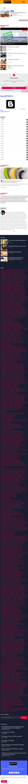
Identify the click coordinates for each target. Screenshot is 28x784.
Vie (22, 561)
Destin (8, 375)
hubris (19, 617)
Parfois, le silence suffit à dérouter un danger (12, 749)
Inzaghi (7, 295)
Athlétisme (11, 333)
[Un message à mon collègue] (3, 48)
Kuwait (9, 272)
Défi (22, 380)
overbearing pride (17, 664)
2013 (14, 145)
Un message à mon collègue (13, 47)
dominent (20, 599)
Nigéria (23, 478)
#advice (11, 319)
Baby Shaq (3, 337)
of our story (3, 659)
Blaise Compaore (4, 348)
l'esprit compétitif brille (6, 623)
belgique (17, 579)
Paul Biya (3, 304)
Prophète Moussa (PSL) (6, 496)
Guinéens (3, 406)
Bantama (20, 339)
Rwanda (23, 274)
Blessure (11, 348)
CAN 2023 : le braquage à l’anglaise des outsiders (11, 355)
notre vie (18, 657)
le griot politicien (10, 635)
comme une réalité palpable (19, 588)
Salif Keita (3, 516)
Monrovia (3, 471)
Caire (19, 357)
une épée (18, 699)
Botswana (14, 351)
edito (15, 313)
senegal (3, 684)
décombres (3, 603)
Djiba (24, 290)
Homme (19, 406)
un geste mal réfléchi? (21, 695)
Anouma (10, 330)
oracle (20, 315)
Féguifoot (16, 279)
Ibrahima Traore (4, 415)
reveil (2, 679)
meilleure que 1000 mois (12, 650)
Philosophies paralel (5, 489)
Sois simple (22, 529)
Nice (11, 478)
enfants (22, 603)
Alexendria (3, 286)
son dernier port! (13, 684)
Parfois (16, 483)
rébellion (13, 679)
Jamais (8, 422)
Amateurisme (9, 328)
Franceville (18, 292)
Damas (22, 368)
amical (2, 574)
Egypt (2, 292)
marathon (11, 648)
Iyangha (24, 420)
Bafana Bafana (11, 286)
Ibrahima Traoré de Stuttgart (7, 418)
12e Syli (17, 321)
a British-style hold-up (13, 570)
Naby (24, 474)
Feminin (17, 391)
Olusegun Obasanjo (11, 301)
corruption (9, 281)
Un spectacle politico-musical (7, 559)
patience (12, 666)
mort (22, 653)
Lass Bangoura (21, 295)
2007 (14, 159)
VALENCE (20, 306)
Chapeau (20, 359)
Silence (9, 529)
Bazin (10, 344)
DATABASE (3, 368)
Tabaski (15, 543)
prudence (22, 673)
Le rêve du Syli (17, 442)
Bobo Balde (15, 288)
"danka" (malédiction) (5, 317)
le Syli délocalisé (4, 630)
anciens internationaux (16, 574)
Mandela (6, 299)
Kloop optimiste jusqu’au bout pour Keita (9, 431)
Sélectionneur (4, 543)
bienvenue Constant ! (5, 581)
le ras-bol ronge (11, 637)
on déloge (10, 659)
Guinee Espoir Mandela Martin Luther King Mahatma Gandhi (13, 402)
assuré (19, 576)
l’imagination (22, 644)
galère (2, 617)
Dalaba (17, 368)
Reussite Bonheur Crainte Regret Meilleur (9, 507)
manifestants (4, 648)
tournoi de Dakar (19, 691)
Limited (16, 447)
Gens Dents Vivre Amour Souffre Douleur (9, 398)
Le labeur (10, 442)
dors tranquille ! (4, 601)
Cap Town (3, 359)
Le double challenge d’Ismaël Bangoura (16, 440)
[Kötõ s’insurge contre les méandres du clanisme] (3, 67)
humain (24, 617)
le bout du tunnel (18, 632)
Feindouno (3, 272)
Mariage (3, 456)
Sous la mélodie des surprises (7, 534)
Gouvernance (4, 400)
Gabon (23, 292)
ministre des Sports (13, 315)
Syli (14, 270)
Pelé (6, 485)
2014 (14, 143)
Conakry (18, 270)
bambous (3, 579)
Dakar (13, 368)
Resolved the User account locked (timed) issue (10, 505)
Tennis (21, 545)
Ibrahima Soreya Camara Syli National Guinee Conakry (12, 413)
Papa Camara (10, 483)
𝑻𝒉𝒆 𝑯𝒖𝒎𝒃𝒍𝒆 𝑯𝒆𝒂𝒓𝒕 (13, 711)
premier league (15, 673)
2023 (14, 126)
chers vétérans (10, 585)
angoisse (10, 576)
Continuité (11, 366)
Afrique (17, 277)
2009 (14, 154)
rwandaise (8, 679)
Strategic (9, 538)
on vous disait (16, 659)
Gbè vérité (23, 395)
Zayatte (22, 568)
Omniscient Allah (11, 480)
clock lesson (23, 585)
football (23, 313)
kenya (16, 621)
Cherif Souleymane (5, 364)
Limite (12, 447)
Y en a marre (10, 565)
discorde (14, 599)
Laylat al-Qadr (4, 297)
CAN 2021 (10, 353)
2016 (14, 140)
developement (9, 313)
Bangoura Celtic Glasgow (6, 339)
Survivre (24, 538)
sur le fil (3, 688)
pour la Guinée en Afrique (10, 670)
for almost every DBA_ (5, 614)
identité (3, 619)
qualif (24, 315)
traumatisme (4, 693)
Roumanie (10, 509)
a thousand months (5, 572)
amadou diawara (19, 572)
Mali (2, 299)
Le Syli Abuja (4, 440)
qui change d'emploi (5, 677)
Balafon (9, 337)
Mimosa (3, 465)
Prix (6, 494)
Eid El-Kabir (22, 382)
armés (15, 576)
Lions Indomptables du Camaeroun (8, 449)
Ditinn (12, 377)
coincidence (3, 588)
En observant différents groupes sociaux (9, 386)
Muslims (23, 471)
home (11, 617)
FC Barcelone (22, 389)
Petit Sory (17, 485)
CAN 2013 (21, 272)
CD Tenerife (3, 357)
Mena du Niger (13, 462)
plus (25, 668)
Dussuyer (18, 380)
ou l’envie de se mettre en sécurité (13, 661)
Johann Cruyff (4, 429)
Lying (24, 449)
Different (7, 377)
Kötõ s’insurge (13, 295)
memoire (20, 650)
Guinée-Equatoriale (18, 404)
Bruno (20, 288)
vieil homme (3, 702)
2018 (14, 138)
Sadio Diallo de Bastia (12, 514)
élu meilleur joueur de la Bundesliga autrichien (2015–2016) (13, 708)
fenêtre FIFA (14, 610)
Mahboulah (14, 451)
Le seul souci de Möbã (12, 444)
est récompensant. (18, 606)
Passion (22, 301)
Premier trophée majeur (17, 491)
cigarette (17, 310)
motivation (3, 655)
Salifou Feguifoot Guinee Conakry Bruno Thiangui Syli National (12, 519)
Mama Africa (23, 453)
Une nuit (17, 559)
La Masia (3, 436)
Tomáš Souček (10, 554)
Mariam (8, 456)
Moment (24, 465)
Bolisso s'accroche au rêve (20, 348)
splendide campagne (5, 686)
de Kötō (15, 597)
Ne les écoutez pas (11, 476)
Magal (9, 451)
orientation (23, 659)
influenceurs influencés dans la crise (13, 619)
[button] (23, 2)
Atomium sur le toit (19, 333)
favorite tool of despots (6, 610)
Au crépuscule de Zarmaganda (7, 335)
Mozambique (16, 471)
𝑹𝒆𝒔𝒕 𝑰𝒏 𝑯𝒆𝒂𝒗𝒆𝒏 (4, 711)
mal (11, 646)
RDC (19, 500)
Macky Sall (23, 297)
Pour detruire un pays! (5, 491)
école (8, 706)
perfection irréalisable (5, 668)
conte (2, 592)
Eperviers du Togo (4, 389)
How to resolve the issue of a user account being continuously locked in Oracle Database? (11, 409)
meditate (3, 650)
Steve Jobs (3, 538)
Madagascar (3, 451)
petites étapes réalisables (17, 668)
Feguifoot (12, 292)
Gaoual (17, 395)
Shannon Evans (4, 527)
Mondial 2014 (13, 299)
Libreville (3, 447)
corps (2, 594)
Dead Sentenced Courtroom (19, 371)
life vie (22, 641)
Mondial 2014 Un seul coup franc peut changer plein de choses (12, 469)
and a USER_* (4, 576)
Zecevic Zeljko (4, 570)
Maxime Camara (4, 462)
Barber (22, 286)
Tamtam (20, 543)
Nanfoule (3, 476)
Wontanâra (3, 565)
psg (2, 675)
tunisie (2, 695)
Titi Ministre (23, 552)
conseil (22, 590)
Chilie (18, 364)
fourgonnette (15, 614)
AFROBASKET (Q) (9, 283)
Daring (10, 371)
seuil (7, 684)
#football (3, 277)
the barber (3, 691)
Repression (22, 503)
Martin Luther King (12, 458)
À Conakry (12, 704)
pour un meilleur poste (6, 673)
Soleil (7, 532)
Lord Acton (19, 449)
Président (15, 496)
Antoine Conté (17, 330)
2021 (14, 131)
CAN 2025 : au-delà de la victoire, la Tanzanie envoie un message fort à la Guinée (13, 753)
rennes (24, 677)
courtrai (3, 313)
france (20, 614)
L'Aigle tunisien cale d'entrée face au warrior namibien (12, 433)
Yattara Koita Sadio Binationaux (7, 568)
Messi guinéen (20, 462)
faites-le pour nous (13, 608)
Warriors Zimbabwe (20, 563)
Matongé (17, 460)
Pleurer (24, 489)
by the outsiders (18, 581)
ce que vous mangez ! (17, 583)
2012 (14, 147)
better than (23, 579)
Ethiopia (16, 389)
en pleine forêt (16, 603)
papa (2, 666)
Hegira (15, 406)
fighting (15, 612)
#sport (2, 283)
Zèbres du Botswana (14, 308)
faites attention (4, 608)
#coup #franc (16, 281)
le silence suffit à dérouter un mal (8, 639)
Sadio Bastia (3, 514)
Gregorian (11, 400)
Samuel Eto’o (4, 523)
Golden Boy (22, 398)
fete (20, 610)
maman (20, 646)
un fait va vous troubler (10, 695)
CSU (15, 357)
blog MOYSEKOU (6, 96)
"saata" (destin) (4, 319)
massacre (16, 648)
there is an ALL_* (10, 691)
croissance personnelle (15, 594)
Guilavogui (16, 400)
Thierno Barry (4, 550)
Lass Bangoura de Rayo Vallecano (8, 438)
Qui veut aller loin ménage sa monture (9, 500)
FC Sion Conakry (4, 391)
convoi (22, 592)
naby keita (14, 655)
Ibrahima (3, 411)
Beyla (20, 346)
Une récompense (4, 561)
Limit (8, 447)
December (3, 373)
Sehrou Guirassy (4, 525)
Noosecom (3, 480)
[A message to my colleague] (3, 61)
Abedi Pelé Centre (5, 326)
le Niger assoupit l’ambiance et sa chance (9, 628)
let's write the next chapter (13, 641)
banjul (8, 579)
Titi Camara (14, 272)
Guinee (2, 270)
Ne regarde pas (19, 476)
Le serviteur (3, 444)
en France (10, 603)
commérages (4, 590)
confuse (17, 590)
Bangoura (17, 286)
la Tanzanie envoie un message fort (8, 626)
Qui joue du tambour (5, 498)
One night (18, 480)
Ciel (21, 364)
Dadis (9, 368)
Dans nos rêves (4, 371)
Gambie (12, 395)
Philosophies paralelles (16, 489)
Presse (2, 494)
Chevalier (13, 364)
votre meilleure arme (12, 702)
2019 (14, 136)
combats (10, 588)
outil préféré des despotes (6, 664)
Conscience (9, 279)
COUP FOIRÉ (10, 357)
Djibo (21, 377)
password (7, 666)
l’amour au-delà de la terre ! (12, 644)
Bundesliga (3, 353)
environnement (4, 606)
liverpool (3, 644)
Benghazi (9, 288)
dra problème (21, 601)
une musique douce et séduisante (8, 699)
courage (7, 594)
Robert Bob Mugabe (16, 304)
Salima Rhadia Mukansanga (7, 521)
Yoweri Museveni (4, 308)
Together (3, 554)
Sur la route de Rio (16, 538)
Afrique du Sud (18, 283)
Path (2, 485)
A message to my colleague (13, 59)
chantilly (3, 585)
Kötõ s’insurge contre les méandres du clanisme (15, 66)
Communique (4, 366)
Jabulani (3, 422)
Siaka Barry (3, 529)
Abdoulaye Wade (10, 277)
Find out (16, 393)
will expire (20, 702)
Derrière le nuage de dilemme (18, 373)
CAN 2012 (24, 270)
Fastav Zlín (12, 391)
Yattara (15, 565)
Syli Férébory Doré (5, 541)
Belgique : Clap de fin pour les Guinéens (9, 346)
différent (9, 599)
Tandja (2, 545)
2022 (14, 129)
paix (23, 664)
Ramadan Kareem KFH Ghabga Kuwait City (9, 503)
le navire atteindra (20, 635)
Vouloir (13, 563)
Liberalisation (21, 444)
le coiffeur (3, 635)
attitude (3, 310)
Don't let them (11, 380)
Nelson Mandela (4, 478)
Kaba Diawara (22, 279)
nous (23, 657)
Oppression (3, 483)
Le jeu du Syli (4, 442)
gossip (7, 617)
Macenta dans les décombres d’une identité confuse (18, 13)
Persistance (11, 485)
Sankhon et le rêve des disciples (19, 523)
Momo (2, 467)
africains (13, 572)
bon (12, 581)
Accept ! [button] (4, 781)
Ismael (19, 420)
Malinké (17, 453)
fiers (11, 612)
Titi (18, 552)
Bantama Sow (4, 342)
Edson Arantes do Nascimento (12, 382)
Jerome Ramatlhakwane (6, 427)
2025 (14, 122)
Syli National (8, 270)
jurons (12, 621)
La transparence (17, 436)
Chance (8, 359)
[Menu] (2, 2)
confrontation (11, 590)
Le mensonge (11, 297)
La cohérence (9, 436)
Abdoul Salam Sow (18, 324)
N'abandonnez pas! (17, 474)
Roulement (3, 509)
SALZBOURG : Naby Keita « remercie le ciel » (10, 512)
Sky (13, 529)
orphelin (3, 661)
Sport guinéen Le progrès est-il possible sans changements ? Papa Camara (13, 537)
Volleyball (8, 563)
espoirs (10, 606)
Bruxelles (3, 290)
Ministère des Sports (10, 465)
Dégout (2, 382)
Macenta (18, 297)
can (10, 583)
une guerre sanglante (12, 697)
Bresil (19, 351)
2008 (14, 157)
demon (24, 597)
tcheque (20, 688)
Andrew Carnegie (22, 328)
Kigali (10, 429)
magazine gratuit (4, 646)
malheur (15, 646)
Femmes (3, 393)
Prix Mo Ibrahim (12, 494)
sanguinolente (4, 682)
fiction (19, 313)
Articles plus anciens (23, 20)
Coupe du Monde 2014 (19, 366)
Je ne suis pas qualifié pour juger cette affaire (10, 424)
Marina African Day (15, 456)
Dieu (2, 377)
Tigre (11, 552)
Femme (22, 391)
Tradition (3, 556)
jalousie (3, 621)
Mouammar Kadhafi (22, 299)
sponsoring (13, 686)
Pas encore (22, 483)
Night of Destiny (17, 478)
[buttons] (10, 772)
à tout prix (3, 706)
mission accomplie (10, 653)
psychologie (7, 675)
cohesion (23, 310)
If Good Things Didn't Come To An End (17, 246)
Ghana (2, 295)
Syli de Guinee (22, 541)
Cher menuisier (14, 362)
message (3, 653)
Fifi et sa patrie (10, 393)
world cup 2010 (4, 704)
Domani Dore (4, 380)
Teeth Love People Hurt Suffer (12, 545)
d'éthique (23, 594)
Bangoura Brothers (16, 337)
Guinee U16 (3, 404)
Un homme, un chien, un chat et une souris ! (16, 53)
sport (19, 686)
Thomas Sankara (4, 552)
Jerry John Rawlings (17, 427)
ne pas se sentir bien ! (5, 657)
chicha (12, 310)
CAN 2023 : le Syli (17, 353)
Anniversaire (4, 330)
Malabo (12, 453)
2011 (14, 150)
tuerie (21, 693)
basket (8, 310)
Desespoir (3, 375)
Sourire (11, 532)
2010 (14, 152)
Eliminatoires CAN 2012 (6, 384)
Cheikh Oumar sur (5, 362)
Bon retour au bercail (5, 351)
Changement (14, 359)
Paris (18, 301)
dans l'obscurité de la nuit (6, 597)
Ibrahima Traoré (13, 415)
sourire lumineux (22, 684)
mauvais (21, 648)
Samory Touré (21, 521)
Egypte (7, 292)
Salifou (8, 516)
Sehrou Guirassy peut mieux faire (16, 525)
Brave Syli (3, 279)
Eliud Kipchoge (16, 384)
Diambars (21, 375)
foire (19, 612)
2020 (14, 133)
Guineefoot (10, 404)
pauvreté (18, 666)
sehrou (23, 682)
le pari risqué (4, 637)
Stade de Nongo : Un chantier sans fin (9, 306)
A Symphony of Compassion (14, 252)
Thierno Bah (19, 547)
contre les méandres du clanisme (12, 592)
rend (21, 677)
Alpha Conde (22, 277)
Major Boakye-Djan (5, 453)
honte (15, 617)
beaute (12, 579)
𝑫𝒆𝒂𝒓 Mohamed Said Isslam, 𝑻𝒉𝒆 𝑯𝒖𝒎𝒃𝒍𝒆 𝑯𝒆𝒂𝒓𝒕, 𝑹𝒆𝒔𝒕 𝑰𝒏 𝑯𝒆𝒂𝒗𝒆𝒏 (16, 258)
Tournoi (21, 554)
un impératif (3, 697)
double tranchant (13, 601)
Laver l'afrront (19, 438)
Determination (15, 375)
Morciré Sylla (9, 471)
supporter (23, 686)
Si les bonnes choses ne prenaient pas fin (9, 182)
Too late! (16, 554)
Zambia (17, 568)
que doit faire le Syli (15, 675)
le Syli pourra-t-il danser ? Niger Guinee (18, 630)
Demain (8, 373)
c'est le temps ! (4, 583)
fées (25, 614)
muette (9, 655)
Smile (17, 529)
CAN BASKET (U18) (17, 290)
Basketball (3, 288)
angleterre (22, 308)
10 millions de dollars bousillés (7, 321)
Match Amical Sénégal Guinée (7, 460)
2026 (14, 119)
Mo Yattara (18, 465)
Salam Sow (21, 514)
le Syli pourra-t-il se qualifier (7, 632)
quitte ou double (14, 677)
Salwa (15, 521)
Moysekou (8, 210)
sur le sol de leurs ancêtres (12, 688)
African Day (19, 326)
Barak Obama (4, 344)
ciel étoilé (17, 585)
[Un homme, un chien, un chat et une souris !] (3, 55)
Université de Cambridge (15, 561)
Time (15, 552)
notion (13, 657)
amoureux (8, 574)
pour (2, 670)
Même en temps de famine (6, 474)
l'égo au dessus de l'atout (18, 623)
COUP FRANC (4, 274)
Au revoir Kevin (18, 335)
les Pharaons (4, 641)
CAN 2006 (9, 290)
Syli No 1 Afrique (14, 541)
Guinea (22, 400)
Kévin (21, 431)
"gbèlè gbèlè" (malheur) (17, 317)
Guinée (10, 274)
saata (18, 679)
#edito (22, 281)
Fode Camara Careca (5, 395)
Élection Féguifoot (19, 704)
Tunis (8, 556)
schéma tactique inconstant (14, 682)
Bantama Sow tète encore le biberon (16, 342)
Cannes (23, 357)
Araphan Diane (4, 333)
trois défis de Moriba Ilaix (13, 693)
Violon (2, 563)
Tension (3, 547)
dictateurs (3, 599)
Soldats (2, 532)
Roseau (21, 507)
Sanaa (10, 523)
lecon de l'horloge (20, 639)
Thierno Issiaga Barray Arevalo (15, 550)
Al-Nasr (3, 328)
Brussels (23, 351)
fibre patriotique (4, 612)
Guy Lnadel (9, 406)
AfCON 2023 (13, 326)
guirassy (3, 315)
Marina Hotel (4, 458)
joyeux (7, 621)
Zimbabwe (3, 281)
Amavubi (15, 328)
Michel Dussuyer (16, 274)
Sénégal (10, 543)
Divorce (16, 377)
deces (19, 597)
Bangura (15, 339)
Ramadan (9, 304)
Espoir (11, 389)
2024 (14, 124)
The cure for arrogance (11, 547)
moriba (17, 653)
